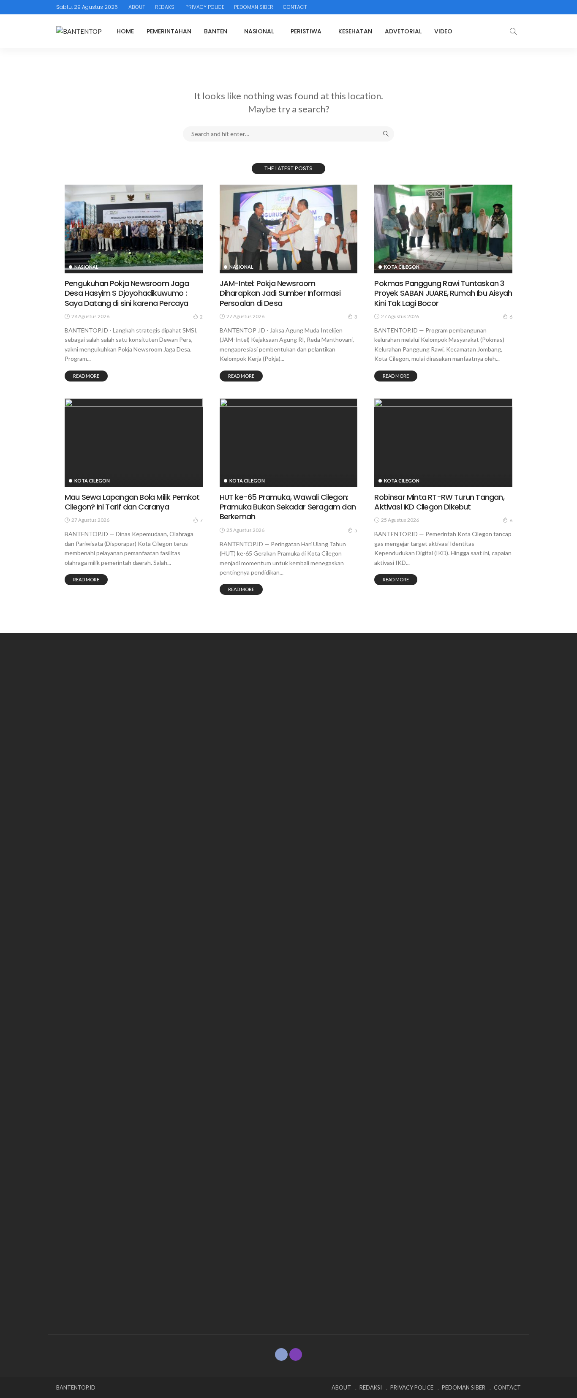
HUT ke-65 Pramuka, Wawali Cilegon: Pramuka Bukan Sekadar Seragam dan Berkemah (288, 507)
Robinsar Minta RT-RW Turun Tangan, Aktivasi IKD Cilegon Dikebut (439, 502)
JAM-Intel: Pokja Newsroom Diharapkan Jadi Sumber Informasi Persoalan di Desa (280, 293)
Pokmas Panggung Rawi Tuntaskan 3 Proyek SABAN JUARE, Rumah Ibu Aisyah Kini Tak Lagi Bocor (443, 293)
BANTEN (215, 31)
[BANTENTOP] (79, 31)
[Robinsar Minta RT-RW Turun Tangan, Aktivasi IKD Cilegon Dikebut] (443, 441)
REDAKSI (165, 7)
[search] (513, 31)
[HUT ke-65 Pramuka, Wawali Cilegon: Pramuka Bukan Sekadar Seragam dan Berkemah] (289, 441)
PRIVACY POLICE (204, 7)
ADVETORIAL (403, 31)
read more (86, 376)
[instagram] (295, 1354)
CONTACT (295, 7)
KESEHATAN (355, 31)
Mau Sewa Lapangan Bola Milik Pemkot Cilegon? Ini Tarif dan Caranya (132, 502)
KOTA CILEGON (401, 266)
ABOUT (136, 7)
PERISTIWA (306, 31)
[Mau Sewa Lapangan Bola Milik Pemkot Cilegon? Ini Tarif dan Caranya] (134, 441)
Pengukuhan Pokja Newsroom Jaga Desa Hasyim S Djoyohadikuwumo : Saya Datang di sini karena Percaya (127, 293)
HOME (125, 31)
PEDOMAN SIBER (253, 7)
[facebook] (281, 1354)
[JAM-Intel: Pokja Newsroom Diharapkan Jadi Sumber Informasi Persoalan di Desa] (289, 227)
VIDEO (443, 31)
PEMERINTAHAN (169, 31)
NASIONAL (259, 31)
